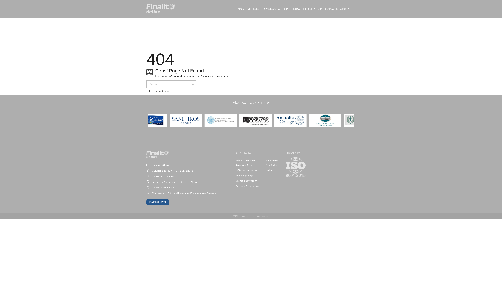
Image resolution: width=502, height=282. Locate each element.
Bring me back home (159, 91)
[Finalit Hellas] (160, 8)
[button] (150, 120)
